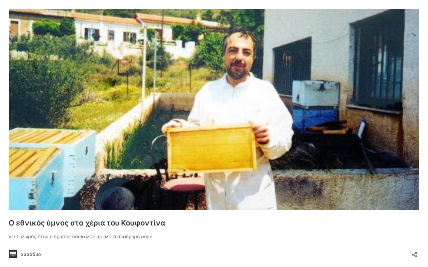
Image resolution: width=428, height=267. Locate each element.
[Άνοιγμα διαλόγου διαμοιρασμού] (414, 252)
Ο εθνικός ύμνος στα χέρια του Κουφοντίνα (87, 222)
